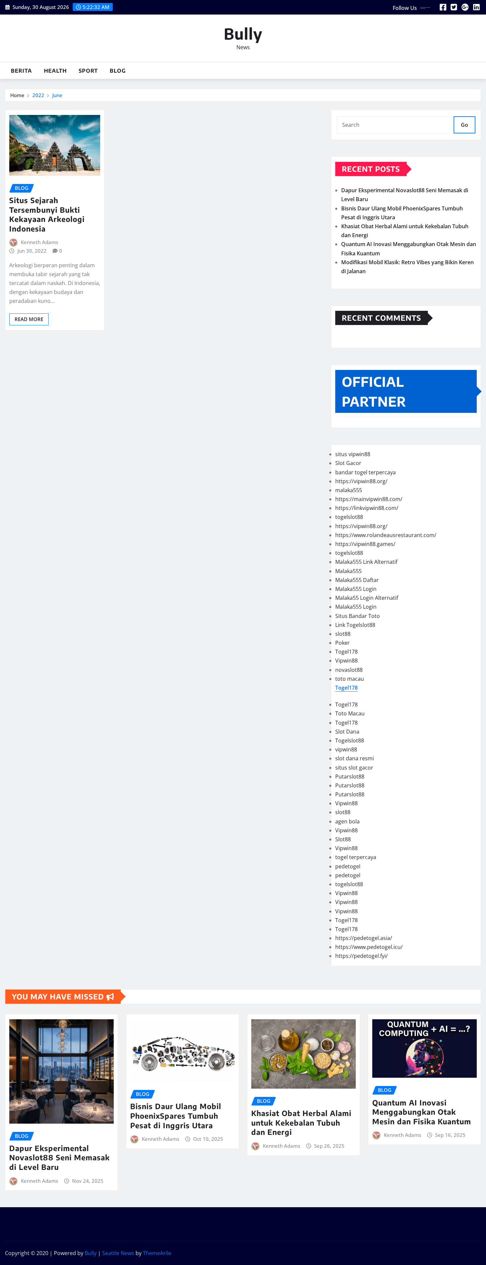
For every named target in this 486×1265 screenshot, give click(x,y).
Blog (118, 70)
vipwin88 (346, 749)
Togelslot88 (349, 740)
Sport (88, 70)
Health (55, 70)
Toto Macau (350, 713)
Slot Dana (347, 731)
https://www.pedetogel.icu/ (369, 947)
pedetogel (347, 866)
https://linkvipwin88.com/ (366, 508)
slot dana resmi (354, 758)
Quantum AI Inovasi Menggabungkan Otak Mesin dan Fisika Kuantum (421, 1112)
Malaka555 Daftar (357, 580)
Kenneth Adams (39, 242)
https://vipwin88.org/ (361, 481)
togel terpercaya (355, 857)
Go (464, 124)
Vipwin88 (346, 660)
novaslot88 (349, 669)
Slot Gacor (348, 463)
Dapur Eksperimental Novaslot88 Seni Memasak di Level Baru (59, 1157)
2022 (38, 95)
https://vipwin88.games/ (365, 544)
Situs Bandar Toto (357, 616)
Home (17, 95)
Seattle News (118, 1253)
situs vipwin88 (352, 454)
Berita (21, 70)
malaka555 (348, 490)
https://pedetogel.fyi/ (361, 955)
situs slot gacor (354, 767)
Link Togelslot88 (355, 625)
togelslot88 (349, 517)
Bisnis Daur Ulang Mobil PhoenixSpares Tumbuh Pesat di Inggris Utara (175, 1116)
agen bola (347, 821)
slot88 (342, 633)
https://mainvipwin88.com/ (368, 499)
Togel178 (346, 651)
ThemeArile (157, 1253)
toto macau (349, 678)
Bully (243, 33)
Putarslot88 (349, 776)
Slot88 (343, 839)
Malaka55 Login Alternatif (366, 597)
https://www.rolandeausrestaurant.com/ (385, 535)
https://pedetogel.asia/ (363, 938)
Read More (29, 319)
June (57, 95)
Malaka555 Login (356, 589)
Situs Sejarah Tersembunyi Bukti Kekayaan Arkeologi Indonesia (47, 214)
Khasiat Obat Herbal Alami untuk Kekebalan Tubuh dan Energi (301, 1122)
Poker (342, 642)
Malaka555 (348, 571)
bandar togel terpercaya (365, 472)
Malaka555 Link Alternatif (366, 561)
